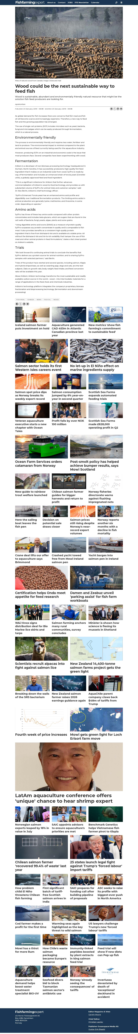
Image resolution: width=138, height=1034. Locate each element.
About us (51, 3)
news (39, 299)
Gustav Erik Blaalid (96, 1029)
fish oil (47, 299)
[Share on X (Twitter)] (114, 108)
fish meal (20, 299)
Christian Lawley (95, 1022)
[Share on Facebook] (111, 108)
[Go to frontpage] (30, 2)
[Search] (116, 2)
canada (30, 299)
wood (56, 299)
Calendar (95, 3)
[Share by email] (121, 108)
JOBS (70, 3)
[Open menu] (121, 2)
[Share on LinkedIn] (117, 108)
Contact (61, 3)
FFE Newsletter (82, 3)
